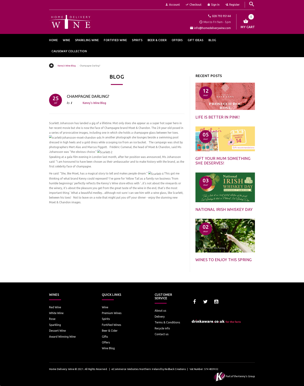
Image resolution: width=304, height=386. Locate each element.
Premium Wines (112, 313)
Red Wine (55, 307)
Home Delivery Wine (61, 369)
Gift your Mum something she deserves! (222, 160)
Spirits (106, 318)
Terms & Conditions (167, 322)
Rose (52, 318)
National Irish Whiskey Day (224, 209)
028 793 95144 (221, 16)
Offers (106, 342)
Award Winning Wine (62, 336)
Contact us (162, 334)
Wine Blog (108, 348)
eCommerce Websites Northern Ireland (136, 369)
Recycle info (162, 328)
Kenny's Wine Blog (67, 66)
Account (174, 4)
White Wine (56, 313)
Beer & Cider (110, 330)
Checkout (195, 4)
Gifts (105, 336)
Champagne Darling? (88, 96)
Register (234, 4)
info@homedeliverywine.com (212, 28)
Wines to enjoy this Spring (223, 259)
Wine (105, 307)
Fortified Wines (111, 324)
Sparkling (55, 324)
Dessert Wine (57, 330)
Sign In (215, 4)
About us (160, 310)
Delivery (160, 316)
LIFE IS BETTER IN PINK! (217, 117)
